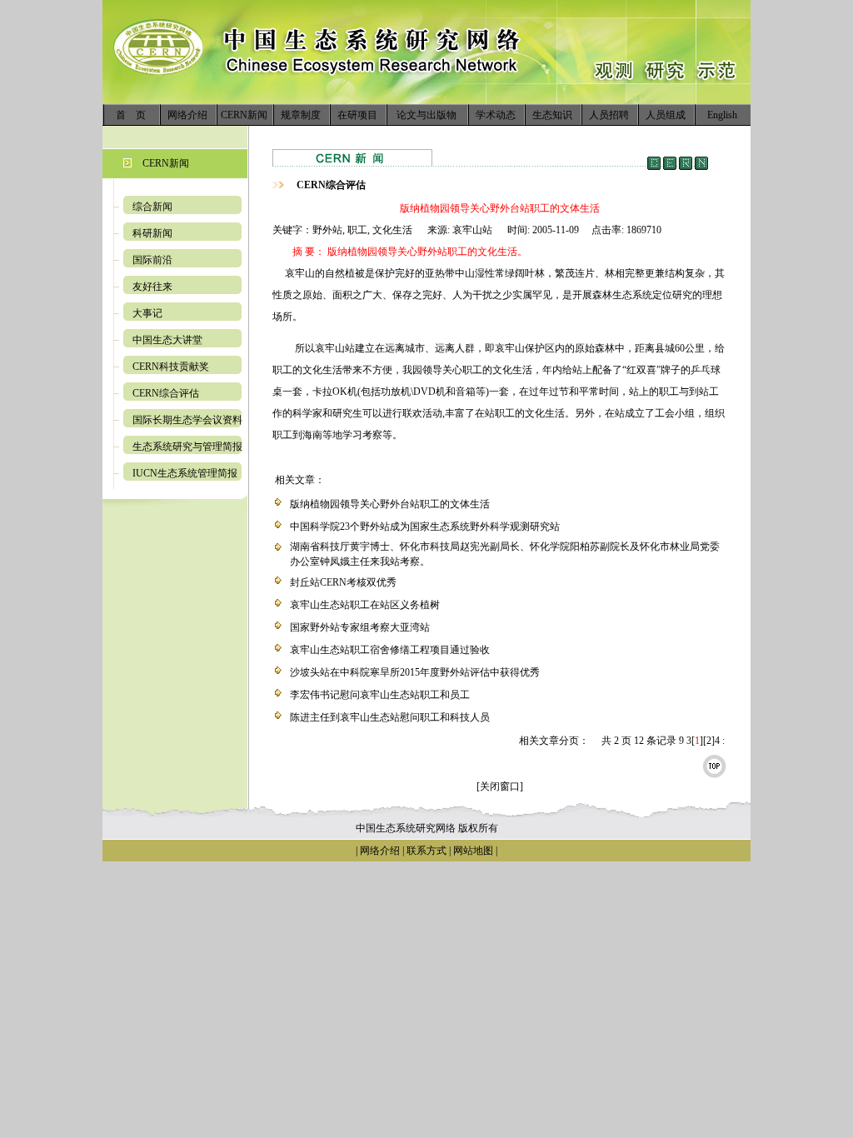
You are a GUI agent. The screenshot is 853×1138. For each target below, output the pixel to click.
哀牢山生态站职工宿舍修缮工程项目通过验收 (390, 650)
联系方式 (425, 850)
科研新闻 (152, 233)
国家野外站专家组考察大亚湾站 (360, 627)
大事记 (147, 313)
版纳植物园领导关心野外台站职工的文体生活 (390, 504)
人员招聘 (609, 115)
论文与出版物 (426, 115)
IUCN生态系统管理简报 (184, 473)
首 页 (131, 115)
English (722, 115)
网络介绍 (187, 115)
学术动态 (496, 115)
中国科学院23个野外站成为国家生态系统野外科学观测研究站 (425, 526)
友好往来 (152, 286)
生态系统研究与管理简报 (187, 446)
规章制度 (301, 115)
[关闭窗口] (499, 786)
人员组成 (666, 115)
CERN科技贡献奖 (170, 366)
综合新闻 (152, 206)
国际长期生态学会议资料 (187, 420)
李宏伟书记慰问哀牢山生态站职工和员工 (380, 695)
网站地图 (473, 850)
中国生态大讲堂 (167, 340)
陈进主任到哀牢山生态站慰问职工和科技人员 (390, 717)
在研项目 (357, 115)
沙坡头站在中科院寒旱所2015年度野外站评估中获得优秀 (415, 672)
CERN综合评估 (165, 393)
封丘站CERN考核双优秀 (343, 582)
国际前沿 (152, 260)
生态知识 (552, 115)
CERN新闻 (244, 115)
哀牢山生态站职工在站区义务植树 (365, 605)
